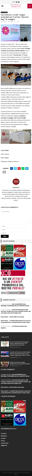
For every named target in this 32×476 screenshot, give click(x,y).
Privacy (3, 440)
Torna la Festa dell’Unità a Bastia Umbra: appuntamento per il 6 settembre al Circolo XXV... (19, 343)
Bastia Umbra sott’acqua (17, 317)
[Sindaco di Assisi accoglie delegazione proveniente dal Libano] (5, 364)
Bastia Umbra (4, 12)
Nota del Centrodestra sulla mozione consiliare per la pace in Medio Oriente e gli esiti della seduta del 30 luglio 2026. (15, 311)
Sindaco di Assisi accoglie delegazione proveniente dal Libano (20, 363)
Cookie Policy (4, 443)
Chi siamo (3, 433)
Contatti (3, 438)
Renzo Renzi (4, 317)
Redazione (4, 21)
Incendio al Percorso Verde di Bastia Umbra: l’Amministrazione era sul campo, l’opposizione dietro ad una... (20, 353)
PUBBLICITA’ (4, 445)
